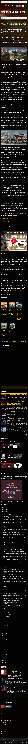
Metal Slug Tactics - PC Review (10, 593)
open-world (11, 22)
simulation (3, 23)
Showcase (3, 731)
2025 (3, 509)
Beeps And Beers (5, 722)
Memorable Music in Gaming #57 (11, 532)
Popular (3, 667)
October (5, 612)
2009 (3, 662)
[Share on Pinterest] (7, 294)
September (6, 614)
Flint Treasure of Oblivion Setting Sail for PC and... (14, 576)
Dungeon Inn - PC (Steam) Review (11, 569)
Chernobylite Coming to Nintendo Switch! (13, 598)
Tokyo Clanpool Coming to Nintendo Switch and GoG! (14, 557)
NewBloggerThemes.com (22, 742)
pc (15, 22)
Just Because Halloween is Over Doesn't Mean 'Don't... (14, 603)
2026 (3, 507)
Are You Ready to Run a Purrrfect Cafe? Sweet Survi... (14, 572)
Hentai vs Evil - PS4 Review (14, 678)
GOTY (2, 733)
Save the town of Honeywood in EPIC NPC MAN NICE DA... (14, 560)
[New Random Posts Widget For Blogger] (25, 435)
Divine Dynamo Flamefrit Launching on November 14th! (15, 582)
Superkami (9, 23)
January (5, 631)
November (6, 514)
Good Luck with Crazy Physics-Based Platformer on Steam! (4, 312)
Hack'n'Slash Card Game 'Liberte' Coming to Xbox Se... (15, 530)
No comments (15, 35)
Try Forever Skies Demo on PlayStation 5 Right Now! (14, 538)
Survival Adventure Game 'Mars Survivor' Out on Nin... (14, 596)
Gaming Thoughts (5, 724)
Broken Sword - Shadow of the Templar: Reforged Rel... (15, 590)
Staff (2, 718)
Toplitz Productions (21, 23)
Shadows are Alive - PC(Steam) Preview (12, 549)
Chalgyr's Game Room (15, 739)
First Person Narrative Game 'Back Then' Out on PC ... (15, 554)
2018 (3, 644)
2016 (3, 648)
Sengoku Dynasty (21, 22)
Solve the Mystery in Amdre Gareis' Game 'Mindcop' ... (13, 523)
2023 (3, 633)
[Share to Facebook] (6, 297)
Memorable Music (5, 729)
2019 (3, 642)
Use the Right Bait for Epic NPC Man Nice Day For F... (14, 520)
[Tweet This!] (6, 294)
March (5, 627)
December (6, 512)
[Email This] (2, 297)
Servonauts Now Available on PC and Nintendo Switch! (14, 535)
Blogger (14, 740)
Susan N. (9, 292)
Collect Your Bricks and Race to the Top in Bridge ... (15, 541)
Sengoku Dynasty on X (9, 218)
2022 (3, 635)
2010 (3, 660)
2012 (3, 656)
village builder (5, 24)
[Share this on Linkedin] (9, 294)
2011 (3, 658)
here (16, 215)
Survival (15, 23)
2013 (3, 654)
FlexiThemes (7, 742)
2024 (3, 511)
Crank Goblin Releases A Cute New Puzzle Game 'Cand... (14, 566)
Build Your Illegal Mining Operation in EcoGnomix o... (14, 543)
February (6, 629)
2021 (3, 637)
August (5, 616)
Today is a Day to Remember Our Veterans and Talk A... (14, 585)
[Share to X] (5, 297)
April (5, 625)
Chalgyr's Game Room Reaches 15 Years (12, 588)
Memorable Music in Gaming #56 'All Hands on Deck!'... (14, 579)
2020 (3, 640)
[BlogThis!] (3, 297)
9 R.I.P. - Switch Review (8, 574)
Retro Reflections (5, 727)
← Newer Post (4, 341)
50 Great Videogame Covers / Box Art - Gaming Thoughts (17, 670)
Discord (10, 221)
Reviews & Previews (6, 720)
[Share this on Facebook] (4, 294)
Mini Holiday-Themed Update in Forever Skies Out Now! (11, 313)
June (5, 620)
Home (2, 22)
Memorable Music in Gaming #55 (11, 600)
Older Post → (24, 341)
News (6, 22)
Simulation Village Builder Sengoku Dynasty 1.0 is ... (15, 551)
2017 (3, 646)
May (5, 623)
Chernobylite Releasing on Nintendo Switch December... (13, 517)
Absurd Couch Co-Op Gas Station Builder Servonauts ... (12, 606)
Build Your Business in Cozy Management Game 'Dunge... (14, 609)
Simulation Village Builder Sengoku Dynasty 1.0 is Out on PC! (13, 31)
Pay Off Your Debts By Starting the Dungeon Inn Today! (14, 526)
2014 (3, 652)
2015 (3, 650)
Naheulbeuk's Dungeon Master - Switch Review (15, 686)
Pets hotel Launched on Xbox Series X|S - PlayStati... (12, 546)
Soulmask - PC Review (11, 331)
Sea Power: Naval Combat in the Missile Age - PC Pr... (14, 563)
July (5, 618)
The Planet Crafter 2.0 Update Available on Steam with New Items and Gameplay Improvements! (19, 315)
